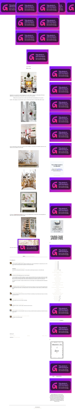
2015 (57, 261)
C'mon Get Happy (57, 281)
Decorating (27, 256)
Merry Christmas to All (58, 277)
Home (28, 335)
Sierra (13, 309)
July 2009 (57, 300)
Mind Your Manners (57, 283)
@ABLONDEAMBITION (57, 175)
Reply (13, 271)
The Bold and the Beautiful (57, 274)
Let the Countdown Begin (57, 289)
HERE (55, 376)
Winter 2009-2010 (31, 256)
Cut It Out (57, 288)
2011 (56, 266)
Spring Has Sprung (57, 280)
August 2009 (57, 299)
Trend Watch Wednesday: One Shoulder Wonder (57, 272)
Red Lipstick (14, 285)
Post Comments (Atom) (17, 337)
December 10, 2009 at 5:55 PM (25, 274)
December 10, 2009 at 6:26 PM (20, 285)
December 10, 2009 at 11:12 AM (19, 262)
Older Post (44, 335)
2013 (56, 264)
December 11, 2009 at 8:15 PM (19, 304)
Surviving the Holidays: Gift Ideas (57, 294)
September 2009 (57, 298)
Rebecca (13, 262)
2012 (56, 265)
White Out (57, 286)
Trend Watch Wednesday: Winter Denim (57, 293)
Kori (12, 292)
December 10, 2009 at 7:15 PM (18, 292)
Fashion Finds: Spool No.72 (57, 275)
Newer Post (12, 335)
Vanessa (13, 304)
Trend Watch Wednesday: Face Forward (57, 282)
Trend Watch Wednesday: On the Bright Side (57, 287)
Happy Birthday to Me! (58, 292)
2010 (56, 267)
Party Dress (57, 276)
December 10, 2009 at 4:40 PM (20, 268)
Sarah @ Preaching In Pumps (16, 274)
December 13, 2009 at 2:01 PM (18, 309)
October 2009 (57, 297)
